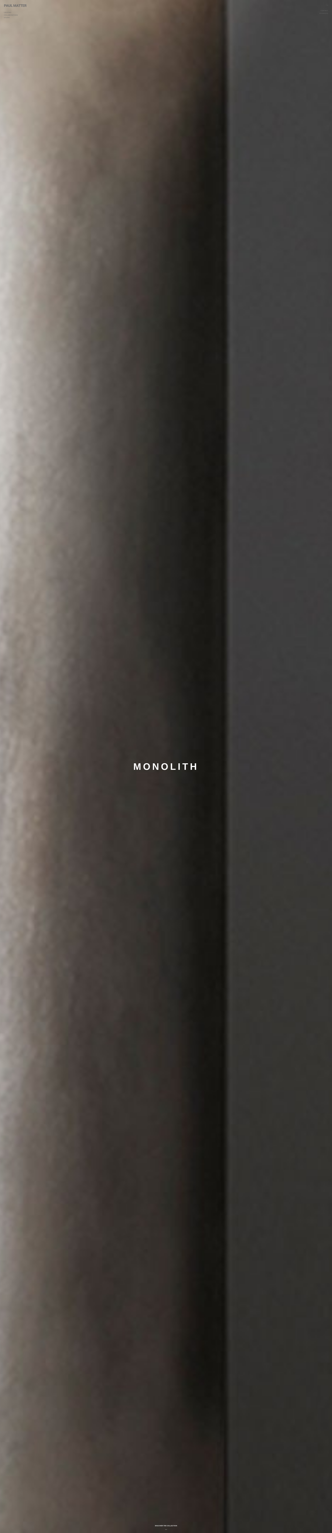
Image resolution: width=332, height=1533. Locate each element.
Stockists (323, 13)
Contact (324, 10)
